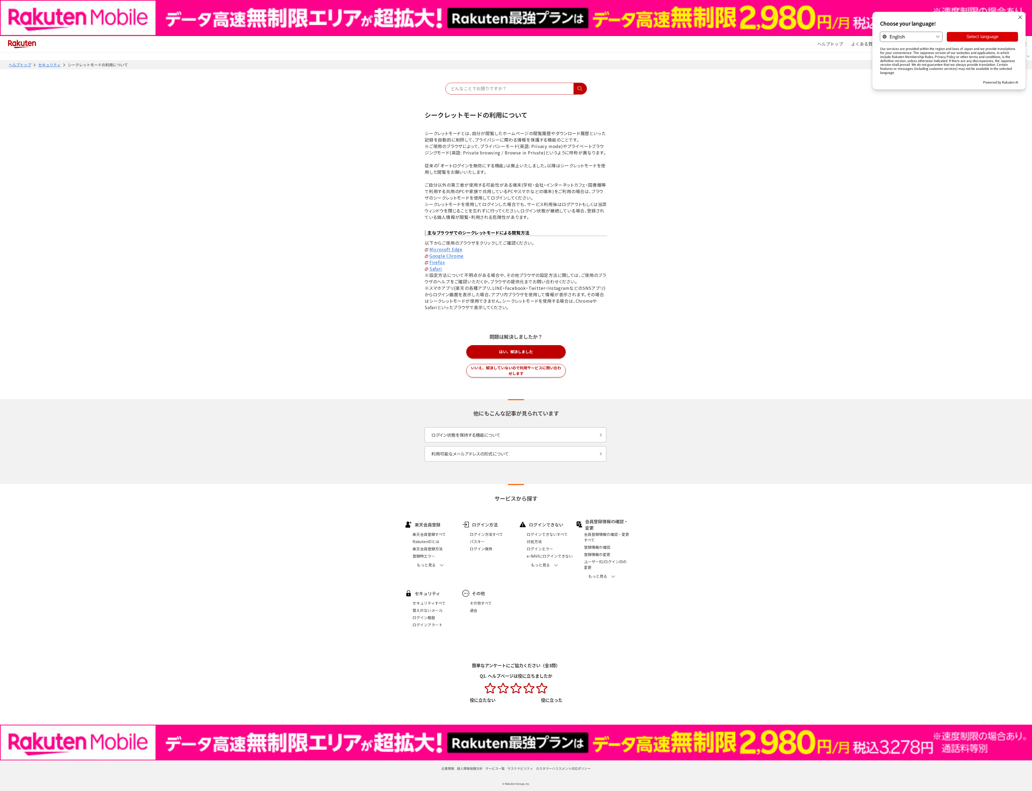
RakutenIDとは (426, 541)
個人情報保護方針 (470, 768)
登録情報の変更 (597, 554)
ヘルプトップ (20, 65)
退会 (473, 610)
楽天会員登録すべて (429, 534)
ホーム (830, 44)
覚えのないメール (428, 610)
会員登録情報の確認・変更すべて (606, 537)
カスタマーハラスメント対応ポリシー (563, 768)
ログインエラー (540, 548)
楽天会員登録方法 (428, 548)
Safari (435, 268)
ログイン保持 (481, 548)
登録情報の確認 (597, 547)
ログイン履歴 (424, 617)
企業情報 (447, 768)
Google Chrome (446, 255)
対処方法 (534, 541)
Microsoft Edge (446, 249)
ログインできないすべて (547, 534)
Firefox (437, 262)
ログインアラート (428, 624)
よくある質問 (864, 44)
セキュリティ (49, 65)
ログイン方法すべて (486, 534)
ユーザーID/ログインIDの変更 (605, 564)
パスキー (477, 541)
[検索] (580, 88)
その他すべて (481, 603)
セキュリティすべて (429, 603)
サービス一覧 (495, 768)
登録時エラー (424, 556)
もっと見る (426, 565)
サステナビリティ (520, 768)
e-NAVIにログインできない (550, 556)
